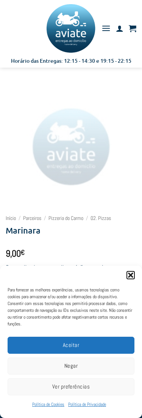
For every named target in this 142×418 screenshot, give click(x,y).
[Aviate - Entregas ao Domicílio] (71, 28)
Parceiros (32, 218)
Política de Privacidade (87, 404)
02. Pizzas (101, 218)
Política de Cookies (48, 404)
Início (11, 218)
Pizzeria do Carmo (65, 218)
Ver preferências (71, 386)
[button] (130, 275)
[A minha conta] (119, 28)
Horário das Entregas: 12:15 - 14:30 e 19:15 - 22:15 (71, 60)
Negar (71, 365)
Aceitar (71, 344)
